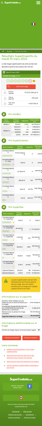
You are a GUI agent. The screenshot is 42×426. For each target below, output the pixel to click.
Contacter (16, 412)
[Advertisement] (21, 28)
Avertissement (30, 414)
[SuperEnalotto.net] (12, 2)
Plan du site (27, 412)
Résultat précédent (12, 338)
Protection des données (15, 414)
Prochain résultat (30, 338)
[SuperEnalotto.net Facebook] (29, 388)
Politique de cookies (30, 417)
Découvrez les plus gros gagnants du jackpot (23, 362)
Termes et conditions (14, 417)
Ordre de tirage (22, 87)
